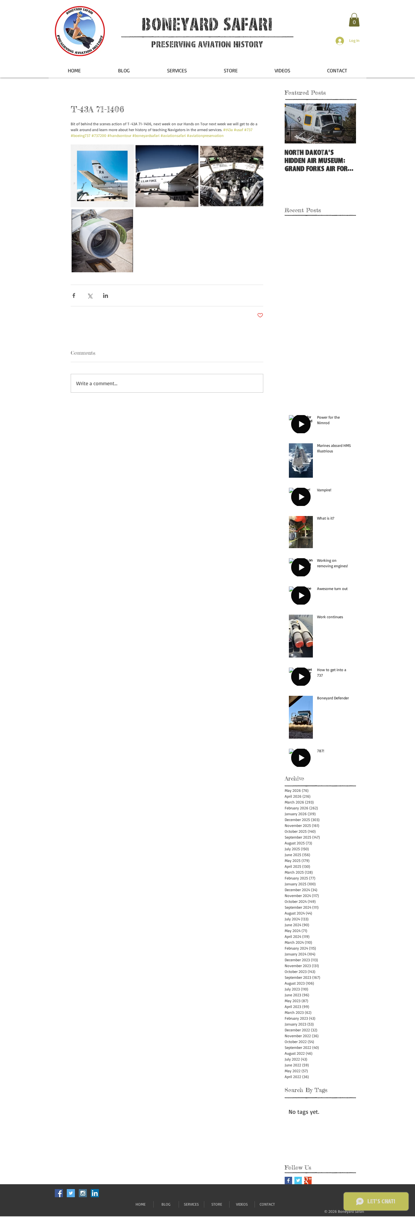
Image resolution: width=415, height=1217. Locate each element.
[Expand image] (102, 176)
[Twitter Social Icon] (71, 1193)
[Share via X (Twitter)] (90, 295)
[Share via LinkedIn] (105, 295)
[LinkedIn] (95, 1193)
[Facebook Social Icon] (59, 1193)
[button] (354, 20)
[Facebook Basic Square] (288, 1180)
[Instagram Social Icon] (83, 1193)
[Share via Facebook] (74, 295)
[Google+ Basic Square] (308, 1180)
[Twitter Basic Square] (298, 1180)
